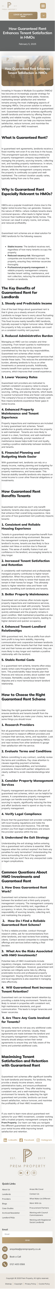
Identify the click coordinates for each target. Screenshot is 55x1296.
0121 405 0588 (17, 1264)
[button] (43, 6)
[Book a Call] (5, 1256)
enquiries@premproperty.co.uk (25, 1249)
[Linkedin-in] (21, 1173)
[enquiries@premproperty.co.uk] (5, 1249)
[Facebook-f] (27, 1173)
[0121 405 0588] (5, 1264)
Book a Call (15, 1256)
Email (5, 1229)
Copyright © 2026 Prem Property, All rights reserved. (27, 1278)
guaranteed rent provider (33, 710)
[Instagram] (34, 1173)
